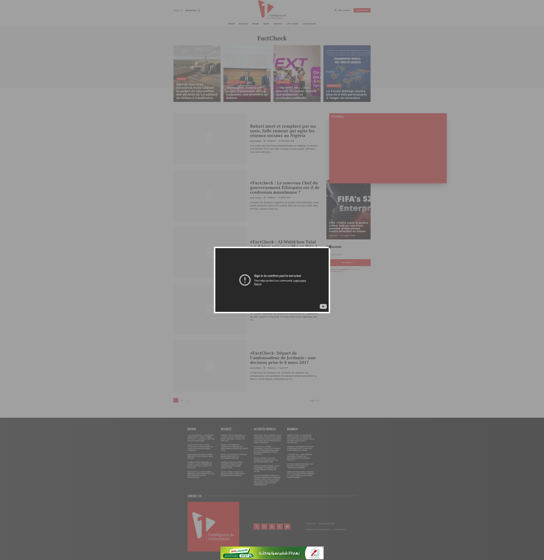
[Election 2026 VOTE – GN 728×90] (272, 558)
